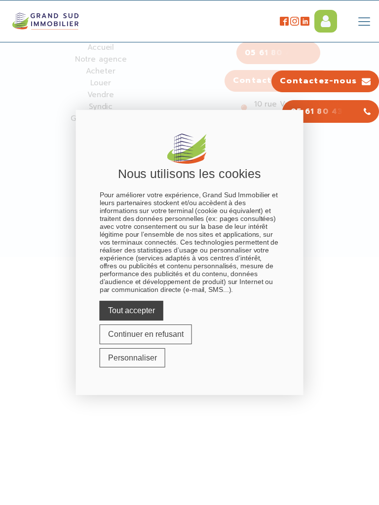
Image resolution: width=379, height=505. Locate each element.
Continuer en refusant (146, 334)
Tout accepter (131, 310)
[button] (325, 81)
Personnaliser (132, 357)
